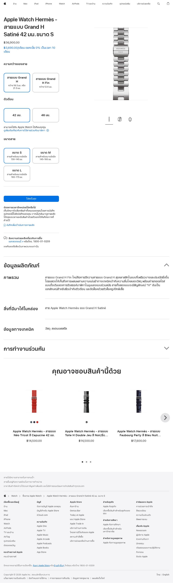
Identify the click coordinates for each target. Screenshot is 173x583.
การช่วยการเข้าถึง (144, 506)
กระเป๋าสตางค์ (10, 556)
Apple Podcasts (44, 543)
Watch (14, 495)
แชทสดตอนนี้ (16, 241)
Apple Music (42, 534)
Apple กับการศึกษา (111, 524)
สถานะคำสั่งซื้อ (76, 536)
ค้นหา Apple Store (41, 565)
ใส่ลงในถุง (31, 198)
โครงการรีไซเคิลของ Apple (82, 532)
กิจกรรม (140, 552)
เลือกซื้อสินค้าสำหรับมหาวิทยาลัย (112, 530)
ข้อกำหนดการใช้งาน (38, 578)
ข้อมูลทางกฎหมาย (81, 578)
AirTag (7, 536)
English (166, 574)
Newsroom (141, 530)
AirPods (7, 528)
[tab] (109, 119)
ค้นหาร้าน (74, 506)
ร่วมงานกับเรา (142, 539)
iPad (6, 515)
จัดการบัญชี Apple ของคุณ (49, 506)
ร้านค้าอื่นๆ (59, 565)
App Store (41, 552)
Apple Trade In (77, 523)
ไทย (158, 574)
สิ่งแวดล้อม (141, 510)
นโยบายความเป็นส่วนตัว (15, 578)
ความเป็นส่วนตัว (143, 515)
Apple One (42, 526)
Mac (6, 510)
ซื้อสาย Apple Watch (32, 495)
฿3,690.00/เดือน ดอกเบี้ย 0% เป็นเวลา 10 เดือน (29, 50)
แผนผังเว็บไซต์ (98, 578)
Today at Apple (77, 515)
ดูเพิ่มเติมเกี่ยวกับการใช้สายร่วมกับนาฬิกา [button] (25, 130)
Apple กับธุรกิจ (109, 506)
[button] (158, 3)
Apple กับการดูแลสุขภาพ (114, 542)
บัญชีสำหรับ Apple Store (48, 510)
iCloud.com (42, 515)
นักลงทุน (140, 543)
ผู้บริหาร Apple (142, 534)
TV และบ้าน (9, 532)
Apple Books (43, 547)
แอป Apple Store (77, 519)
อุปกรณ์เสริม (9, 541)
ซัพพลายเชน (141, 519)
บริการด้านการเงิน (78, 528)
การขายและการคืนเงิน (60, 578)
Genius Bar (75, 510)
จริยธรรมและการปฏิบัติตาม (148, 547)
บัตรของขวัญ (9, 545)
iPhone (7, 519)
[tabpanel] (121, 64)
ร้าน (5, 506)
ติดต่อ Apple (141, 556)
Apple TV (41, 530)
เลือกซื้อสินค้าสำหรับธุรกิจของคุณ (116, 512)
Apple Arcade (43, 539)
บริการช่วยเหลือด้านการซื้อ (82, 541)
